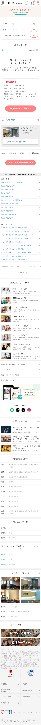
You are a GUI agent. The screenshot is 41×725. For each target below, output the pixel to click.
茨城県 (31, 465)
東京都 (11, 465)
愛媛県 (16, 506)
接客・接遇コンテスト (8, 380)
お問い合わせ (26, 696)
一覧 (38, 421)
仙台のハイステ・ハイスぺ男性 (11, 182)
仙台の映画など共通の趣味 (10, 204)
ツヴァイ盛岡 (13, 607)
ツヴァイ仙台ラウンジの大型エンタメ (13, 242)
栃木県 (36, 465)
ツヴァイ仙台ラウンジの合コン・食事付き (15, 231)
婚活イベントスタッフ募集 (10, 375)
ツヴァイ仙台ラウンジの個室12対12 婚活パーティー (18, 235)
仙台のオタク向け (7, 207)
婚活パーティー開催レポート (17, 142)
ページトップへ (21, 272)
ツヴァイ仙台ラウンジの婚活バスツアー (14, 256)
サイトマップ (5, 703)
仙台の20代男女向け (8, 211)
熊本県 (20, 511)
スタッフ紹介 (5, 370)
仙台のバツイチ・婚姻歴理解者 (11, 200)
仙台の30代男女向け (8, 218)
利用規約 (24, 684)
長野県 (20, 491)
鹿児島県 (35, 511)
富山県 (11, 496)
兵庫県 (20, 472)
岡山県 (11, 501)
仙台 (10, 533)
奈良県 (30, 472)
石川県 (16, 496)
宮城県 (16, 487)
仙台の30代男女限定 (8, 189)
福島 (13, 538)
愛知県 (11, 477)
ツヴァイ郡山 (13, 616)
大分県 (25, 511)
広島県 (16, 501)
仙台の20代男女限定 (8, 186)
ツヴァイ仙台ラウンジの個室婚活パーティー (16, 249)
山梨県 (16, 491)
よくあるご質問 (6, 696)
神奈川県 (16, 465)
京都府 (16, 472)
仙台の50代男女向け (8, 196)
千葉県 (22, 465)
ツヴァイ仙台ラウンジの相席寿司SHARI (14, 260)
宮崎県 (30, 511)
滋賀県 (25, 472)
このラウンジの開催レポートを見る (20, 162)
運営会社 (4, 684)
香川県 (11, 506)
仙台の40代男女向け (8, 193)
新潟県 (11, 491)
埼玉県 (26, 465)
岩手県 (11, 487)
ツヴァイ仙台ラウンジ (25, 612)
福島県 (20, 487)
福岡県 (11, 511)
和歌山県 (35, 472)
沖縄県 (11, 513)
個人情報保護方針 (27, 690)
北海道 (11, 482)
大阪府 (11, 472)
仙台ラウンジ (13, 612)
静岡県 (16, 477)
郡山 (10, 538)
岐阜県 (20, 477)
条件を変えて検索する (22, 108)
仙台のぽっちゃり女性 (8, 214)
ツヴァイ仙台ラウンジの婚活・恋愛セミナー (16, 252)
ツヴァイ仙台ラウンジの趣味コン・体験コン (16, 238)
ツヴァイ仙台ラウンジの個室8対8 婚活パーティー (17, 228)
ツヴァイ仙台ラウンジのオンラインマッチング (16, 245)
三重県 (25, 477)
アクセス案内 (10, 120)
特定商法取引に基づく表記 (6, 690)
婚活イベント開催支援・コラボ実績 (13, 364)
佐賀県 (16, 511)
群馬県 (11, 467)
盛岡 (10, 528)
